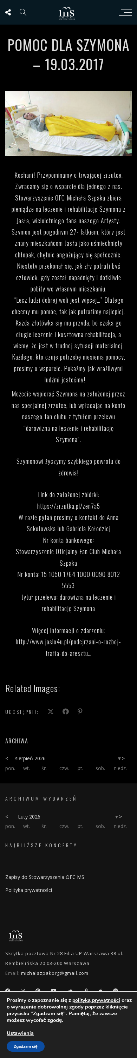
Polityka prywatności (28, 890)
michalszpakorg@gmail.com (55, 973)
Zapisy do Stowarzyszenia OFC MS (44, 877)
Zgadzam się (26, 1046)
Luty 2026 (29, 816)
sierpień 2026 (30, 758)
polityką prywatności (96, 1000)
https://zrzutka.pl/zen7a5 (68, 506)
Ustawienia (20, 1033)
